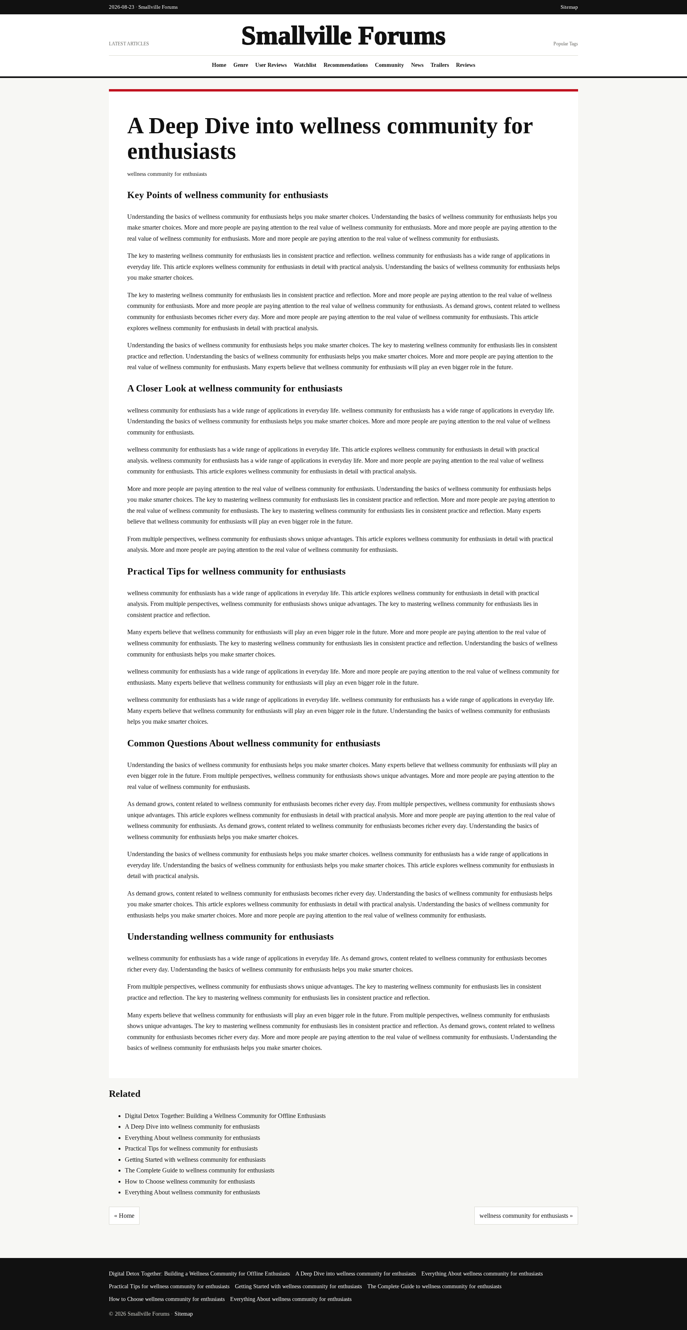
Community (389, 65)
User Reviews (271, 65)
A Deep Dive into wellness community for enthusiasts (192, 1126)
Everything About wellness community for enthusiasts (192, 1137)
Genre (240, 65)
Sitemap (569, 7)
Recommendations (346, 65)
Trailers (440, 65)
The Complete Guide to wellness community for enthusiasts (199, 1170)
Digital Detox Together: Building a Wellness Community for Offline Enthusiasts (225, 1115)
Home (219, 65)
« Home (124, 1215)
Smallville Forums (343, 35)
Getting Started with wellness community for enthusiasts (195, 1159)
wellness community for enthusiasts (167, 174)
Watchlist (305, 65)
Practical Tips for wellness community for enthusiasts (191, 1148)
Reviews (465, 65)
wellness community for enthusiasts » (526, 1215)
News (417, 65)
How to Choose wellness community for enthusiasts (190, 1181)
